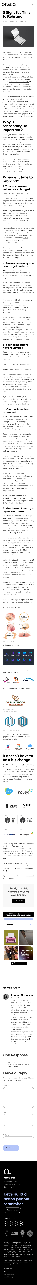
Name (5, 1113)
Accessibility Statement (10, 1274)
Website (6, 1135)
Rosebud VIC (9, 1187)
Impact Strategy (8, 1277)
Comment (7, 1086)
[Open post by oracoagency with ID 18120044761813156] (26, 937)
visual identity (28, 111)
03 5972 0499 (9, 1178)
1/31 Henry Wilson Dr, (12, 1185)
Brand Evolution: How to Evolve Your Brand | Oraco (21, 1066)
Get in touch (18, 901)
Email (5, 1124)
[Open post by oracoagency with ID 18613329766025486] (26, 953)
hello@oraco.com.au (11, 1181)
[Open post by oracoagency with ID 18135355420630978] (11, 937)
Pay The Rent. (16, 1256)
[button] (31, 924)
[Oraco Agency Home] (9, 4)
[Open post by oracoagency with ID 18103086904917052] (11, 953)
